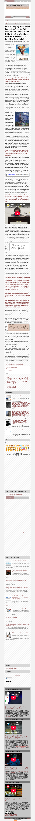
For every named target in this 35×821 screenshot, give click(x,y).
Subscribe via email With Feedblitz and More (14, 494)
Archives (25, 497)
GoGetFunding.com (22, 532)
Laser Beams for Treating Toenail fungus (20, 608)
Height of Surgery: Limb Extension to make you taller (16, 580)
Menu (9, 16)
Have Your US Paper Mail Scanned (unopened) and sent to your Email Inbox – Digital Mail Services (20, 597)
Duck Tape (8, 605)
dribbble (27, 1)
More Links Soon (10, 1)
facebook (19, 1)
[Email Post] (7, 373)
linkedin (25, 1)
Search (27, 17)
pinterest (29, 1)
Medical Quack (8, 818)
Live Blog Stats (17, 675)
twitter (17, 1)
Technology (9, 370)
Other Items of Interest (19, 368)
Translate (17, 497)
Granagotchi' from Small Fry (11, 617)
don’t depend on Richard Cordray (18, 271)
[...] (20, 401)
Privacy (9, 497)
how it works (17, 532)
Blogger (28, 818)
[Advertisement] (20, 12)
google (21, 1)
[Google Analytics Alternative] (17, 820)
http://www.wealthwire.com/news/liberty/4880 (14, 364)
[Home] (6, 24)
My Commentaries (10, 368)
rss (23, 1)
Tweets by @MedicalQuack (11, 668)
